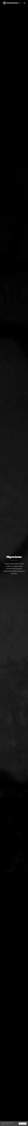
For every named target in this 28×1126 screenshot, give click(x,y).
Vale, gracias (22, 1123)
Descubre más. (5, 1124)
